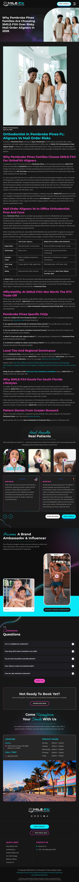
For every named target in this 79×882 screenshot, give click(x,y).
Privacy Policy (28, 872)
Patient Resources (12, 853)
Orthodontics (10, 849)
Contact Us (10, 862)
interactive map (18, 320)
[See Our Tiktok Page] (47, 816)
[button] (74, 4)
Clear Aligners (32, 365)
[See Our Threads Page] (38, 816)
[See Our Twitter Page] (41, 816)
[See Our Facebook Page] (31, 816)
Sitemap (19, 872)
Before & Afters (11, 859)
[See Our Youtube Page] (44, 816)
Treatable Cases (43, 365)
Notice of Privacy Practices (52, 872)
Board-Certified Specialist (37, 363)
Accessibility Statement (39, 875)
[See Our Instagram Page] (34, 816)
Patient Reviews (53, 363)
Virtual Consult (64, 365)
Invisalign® (16, 365)
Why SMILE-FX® (54, 359)
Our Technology (11, 856)
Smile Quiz (54, 365)
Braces (23, 365)
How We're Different (20, 363)
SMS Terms (38, 872)
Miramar (45, 359)
